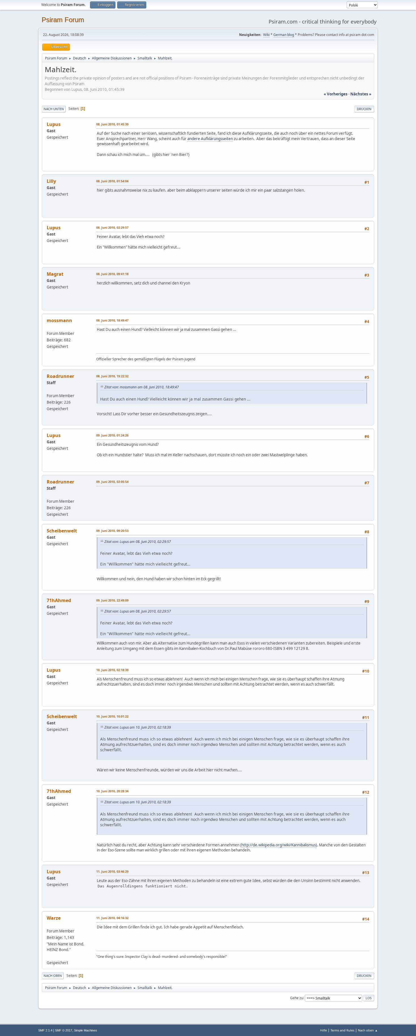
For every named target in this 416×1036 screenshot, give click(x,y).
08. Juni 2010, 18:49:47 (112, 320)
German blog (283, 34)
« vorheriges (336, 94)
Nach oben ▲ (368, 1030)
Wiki (266, 34)
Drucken (364, 109)
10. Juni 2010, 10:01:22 (112, 716)
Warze (54, 918)
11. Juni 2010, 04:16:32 (112, 918)
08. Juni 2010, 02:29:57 (112, 227)
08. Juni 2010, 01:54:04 (112, 181)
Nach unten (54, 109)
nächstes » (360, 94)
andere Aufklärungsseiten (210, 138)
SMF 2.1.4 (45, 1030)
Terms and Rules (342, 1030)
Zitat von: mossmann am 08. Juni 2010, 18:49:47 (141, 387)
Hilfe (323, 1030)
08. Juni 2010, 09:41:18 (112, 274)
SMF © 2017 (63, 1030)
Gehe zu (296, 997)
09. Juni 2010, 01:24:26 (112, 435)
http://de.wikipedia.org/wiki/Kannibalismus (278, 844)
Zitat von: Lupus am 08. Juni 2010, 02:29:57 (137, 541)
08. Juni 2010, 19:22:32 (112, 376)
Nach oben (53, 975)
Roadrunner (60, 376)
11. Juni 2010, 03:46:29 (112, 871)
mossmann (59, 320)
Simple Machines (85, 1030)
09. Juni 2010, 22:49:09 (112, 600)
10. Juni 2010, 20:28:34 (112, 791)
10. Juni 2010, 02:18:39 (112, 670)
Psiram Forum (63, 19)
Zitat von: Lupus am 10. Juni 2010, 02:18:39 (137, 727)
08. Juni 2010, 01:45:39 (112, 124)
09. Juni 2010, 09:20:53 (112, 530)
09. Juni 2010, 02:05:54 (112, 482)
